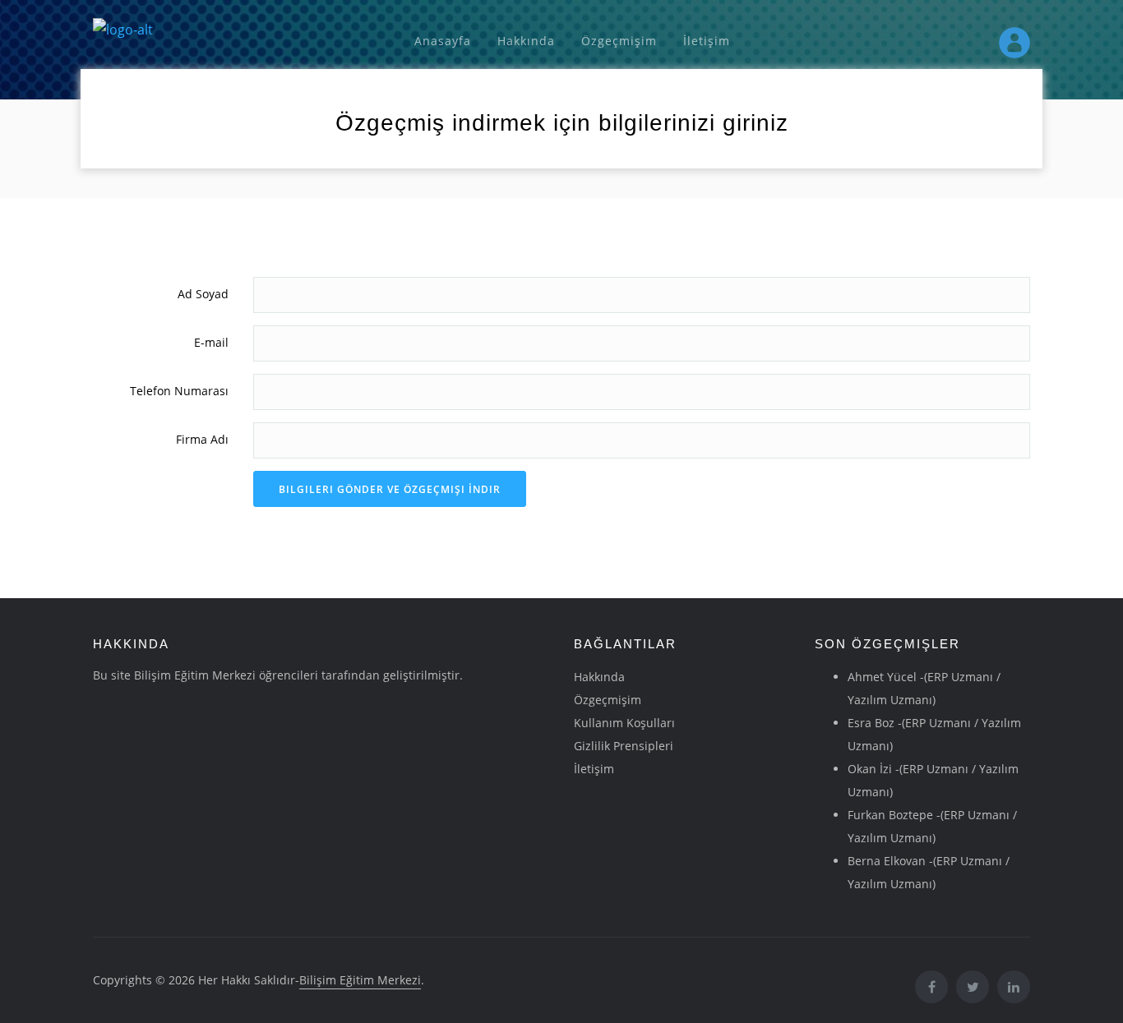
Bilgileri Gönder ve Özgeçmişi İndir (390, 489)
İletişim (706, 40)
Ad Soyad (203, 294)
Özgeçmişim (619, 40)
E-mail (211, 342)
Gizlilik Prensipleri (623, 745)
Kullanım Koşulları (624, 722)
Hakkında (526, 40)
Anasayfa (442, 40)
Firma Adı (202, 439)
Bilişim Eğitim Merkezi (360, 980)
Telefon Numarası (179, 391)
